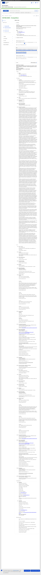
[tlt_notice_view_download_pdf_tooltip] (16, 50)
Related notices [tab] (5, 22)
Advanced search (18, 12)
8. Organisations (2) (6, 42)
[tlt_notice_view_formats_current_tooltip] (36, 62)
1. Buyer (4, 36)
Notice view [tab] (4, 20)
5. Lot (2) (4, 40)
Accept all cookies (27, 570)
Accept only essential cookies (35, 570)
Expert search (22, 12)
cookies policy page (16, 570)
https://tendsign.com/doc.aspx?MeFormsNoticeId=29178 (29, 327)
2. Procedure (5, 38)
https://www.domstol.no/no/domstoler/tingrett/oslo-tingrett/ (27, 512)
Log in (33, 2)
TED (2, 15)
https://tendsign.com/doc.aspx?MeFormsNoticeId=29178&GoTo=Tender (26, 332)
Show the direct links (8, 27)
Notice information (6, 44)
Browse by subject (27, 12)
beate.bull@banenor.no (24, 75)
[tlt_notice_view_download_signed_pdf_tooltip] (24, 43)
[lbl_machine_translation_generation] (24, 55)
